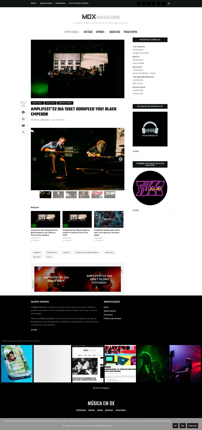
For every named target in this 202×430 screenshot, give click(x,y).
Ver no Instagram (102, 388)
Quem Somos (46, 3)
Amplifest (37, 103)
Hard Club (109, 252)
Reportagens (71, 32)
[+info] (34, 329)
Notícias (88, 32)
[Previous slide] (34, 159)
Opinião (100, 32)
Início (33, 3)
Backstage (115, 32)
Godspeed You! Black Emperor (87, 252)
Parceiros (60, 3)
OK (175, 426)
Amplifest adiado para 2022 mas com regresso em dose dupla (107, 232)
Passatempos (130, 32)
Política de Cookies (78, 3)
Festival (66, 252)
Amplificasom (52, 252)
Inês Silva (45, 120)
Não (182, 426)
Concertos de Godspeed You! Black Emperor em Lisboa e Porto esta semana (44, 232)
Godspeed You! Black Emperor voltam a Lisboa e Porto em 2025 (76, 232)
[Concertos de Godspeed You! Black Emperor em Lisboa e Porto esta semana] (45, 219)
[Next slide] (121, 159)
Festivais (50, 103)
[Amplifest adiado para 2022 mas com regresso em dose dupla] (108, 219)
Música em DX (101, 403)
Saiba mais (192, 426)
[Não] (199, 424)
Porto (49, 257)
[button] (45, 194)
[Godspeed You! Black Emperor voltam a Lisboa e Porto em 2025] (77, 219)
